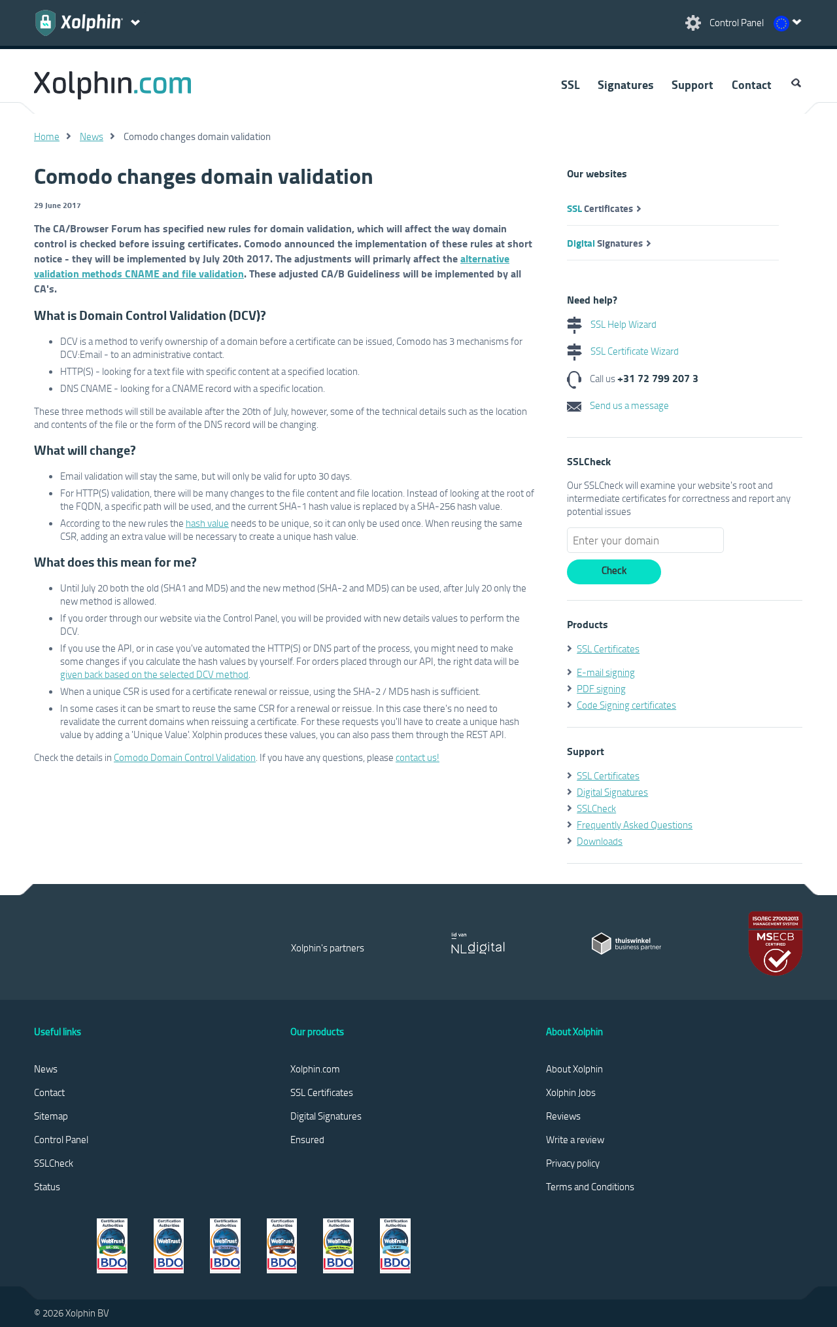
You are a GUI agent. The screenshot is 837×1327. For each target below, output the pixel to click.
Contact (752, 84)
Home (47, 136)
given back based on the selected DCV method (154, 674)
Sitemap (51, 1115)
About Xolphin (574, 1068)
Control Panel (61, 1139)
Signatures (625, 84)
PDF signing (601, 688)
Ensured (307, 1139)
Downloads (600, 840)
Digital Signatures (612, 791)
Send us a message (628, 405)
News (91, 136)
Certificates (600, 208)
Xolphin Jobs (571, 1092)
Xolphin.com (315, 1068)
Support (692, 84)
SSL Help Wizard (623, 323)
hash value (207, 522)
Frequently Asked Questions (634, 824)
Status (47, 1186)
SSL (570, 84)
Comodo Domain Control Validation (185, 757)
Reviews (563, 1115)
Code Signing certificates (626, 704)
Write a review (575, 1139)
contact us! (417, 757)
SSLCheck (596, 808)
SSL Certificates (608, 648)
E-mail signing (606, 672)
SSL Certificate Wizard (634, 350)
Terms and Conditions (590, 1186)
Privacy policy (573, 1162)
